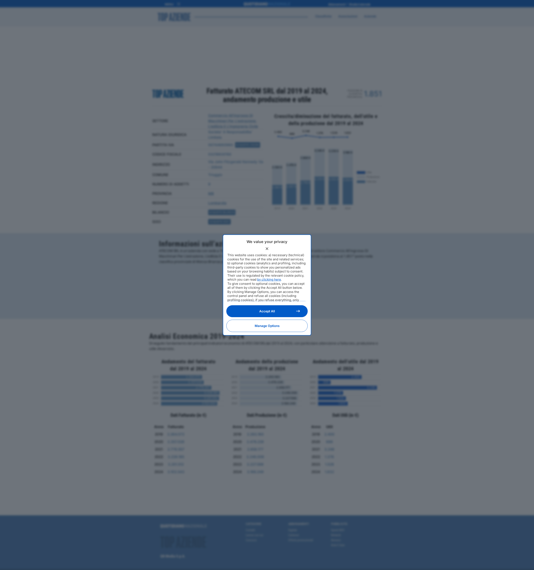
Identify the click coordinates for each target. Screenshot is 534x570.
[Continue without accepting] (267, 248)
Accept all (267, 311)
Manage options (267, 326)
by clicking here (269, 279)
